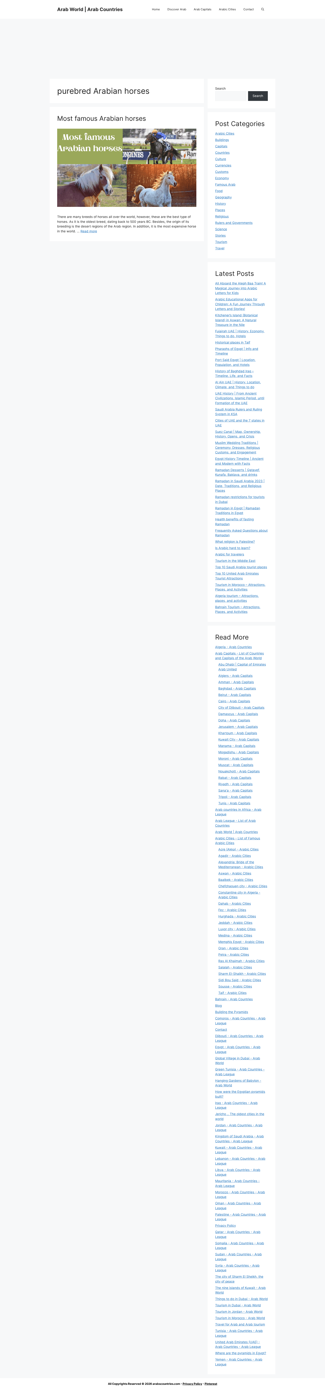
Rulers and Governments (234, 223)
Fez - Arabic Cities (232, 910)
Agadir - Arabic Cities (234, 856)
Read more (88, 231)
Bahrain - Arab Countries (234, 999)
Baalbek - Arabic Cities (235, 880)
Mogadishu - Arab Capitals (238, 752)
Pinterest (211, 1384)
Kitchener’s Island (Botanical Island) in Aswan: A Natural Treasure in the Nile (236, 320)
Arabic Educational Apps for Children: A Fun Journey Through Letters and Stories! (240, 304)
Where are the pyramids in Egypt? (240, 1353)
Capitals (221, 146)
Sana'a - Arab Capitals (235, 790)
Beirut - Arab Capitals (234, 695)
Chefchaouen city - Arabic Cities (242, 886)
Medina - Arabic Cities (235, 935)
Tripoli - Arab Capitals (234, 797)
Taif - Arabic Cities (232, 993)
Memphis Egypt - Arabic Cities (241, 942)
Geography (223, 197)
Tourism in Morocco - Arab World (240, 1318)
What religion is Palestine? (235, 541)
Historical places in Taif (232, 342)
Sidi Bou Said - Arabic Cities (239, 980)
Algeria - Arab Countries (233, 647)
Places (220, 210)
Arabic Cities (227, 9)
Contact (248, 9)
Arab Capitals (202, 9)
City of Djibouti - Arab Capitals (241, 707)
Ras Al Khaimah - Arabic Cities (241, 961)
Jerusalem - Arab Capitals (238, 727)
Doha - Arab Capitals (234, 720)
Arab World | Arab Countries (90, 9)
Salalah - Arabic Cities (235, 967)
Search (220, 88)
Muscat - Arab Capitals (235, 765)
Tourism (221, 242)
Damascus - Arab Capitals (238, 714)
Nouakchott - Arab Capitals (239, 771)
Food (219, 191)
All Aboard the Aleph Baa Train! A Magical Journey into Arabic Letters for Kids (240, 288)
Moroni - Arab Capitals (235, 758)
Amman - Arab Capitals (236, 682)
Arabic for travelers (229, 554)
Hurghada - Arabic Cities (237, 916)
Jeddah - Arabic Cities (235, 923)
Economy (222, 178)
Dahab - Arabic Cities (234, 903)
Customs (222, 172)
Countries (222, 153)
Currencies (223, 165)
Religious (222, 216)
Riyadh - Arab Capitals (235, 784)
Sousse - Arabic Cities (235, 986)
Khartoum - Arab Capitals (237, 733)
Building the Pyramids (231, 1012)
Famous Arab (225, 184)
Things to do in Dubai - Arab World (241, 1299)
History (220, 204)
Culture (220, 159)
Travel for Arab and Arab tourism (240, 1324)
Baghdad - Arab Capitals (237, 688)
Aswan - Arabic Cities (234, 873)
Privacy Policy (225, 1225)
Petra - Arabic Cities (233, 954)
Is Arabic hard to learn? (232, 548)
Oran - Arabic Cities (233, 948)
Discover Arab (176, 9)
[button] (262, 9)
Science (221, 229)
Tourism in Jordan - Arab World (239, 1312)
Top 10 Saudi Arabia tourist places (241, 567)
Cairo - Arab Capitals (234, 701)
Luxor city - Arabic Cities (237, 929)
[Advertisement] (162, 47)
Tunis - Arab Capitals (234, 803)
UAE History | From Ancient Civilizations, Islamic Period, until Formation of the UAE (239, 398)
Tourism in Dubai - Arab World (238, 1305)
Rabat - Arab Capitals (234, 778)
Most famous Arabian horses (101, 118)
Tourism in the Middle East (235, 561)
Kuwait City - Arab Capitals (238, 739)
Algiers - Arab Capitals (235, 676)
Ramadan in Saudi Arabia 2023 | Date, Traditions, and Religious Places (240, 485)
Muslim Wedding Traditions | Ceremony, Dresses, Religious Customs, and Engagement (237, 447)
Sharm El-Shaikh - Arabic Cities (242, 974)
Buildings (222, 140)
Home (156, 9)
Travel (219, 248)
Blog (218, 1005)
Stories (220, 235)
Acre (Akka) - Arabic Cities (238, 849)
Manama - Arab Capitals (236, 746)
